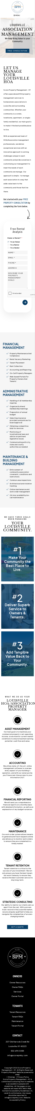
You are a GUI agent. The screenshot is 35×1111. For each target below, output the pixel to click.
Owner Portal (17, 996)
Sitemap (11, 1077)
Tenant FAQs (17, 1016)
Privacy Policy (23, 1077)
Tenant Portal (17, 1026)
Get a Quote (17, 927)
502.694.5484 (17, 1051)
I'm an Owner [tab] (15, 242)
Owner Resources (17, 982)
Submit (25, 302)
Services (17, 991)
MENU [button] (17, 15)
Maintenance (17, 1021)
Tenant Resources (18, 1012)
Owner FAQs (17, 987)
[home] (17, 7)
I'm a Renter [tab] (14, 245)
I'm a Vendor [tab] (15, 248)
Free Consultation (17, 51)
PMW (17, 1075)
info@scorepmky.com (17, 1055)
